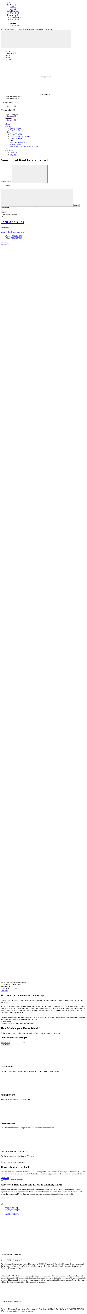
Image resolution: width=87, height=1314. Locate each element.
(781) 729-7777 (16, 240)
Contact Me (9, 153)
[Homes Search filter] (55, 200)
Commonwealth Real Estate (37, 1311)
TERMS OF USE (11, 1210)
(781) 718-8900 (16, 238)
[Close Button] (19, 200)
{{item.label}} (15, 13)
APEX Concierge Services (19, 144)
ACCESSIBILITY (12, 1216)
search (4, 214)
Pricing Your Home (17, 136)
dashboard (13, 7)
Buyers (8, 128)
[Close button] (30, 176)
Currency (13, 155)
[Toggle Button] (36, 41)
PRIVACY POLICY (12, 1212)
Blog (7, 150)
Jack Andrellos (12, 224)
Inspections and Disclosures (20, 138)
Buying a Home (15, 130)
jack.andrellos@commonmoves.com (14, 234)
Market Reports (15, 146)
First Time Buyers (16, 132)
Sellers (7, 134)
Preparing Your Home (18, 140)
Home (7, 126)
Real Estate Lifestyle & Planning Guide (24, 148)
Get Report (5, 1047)
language (13, 157)
